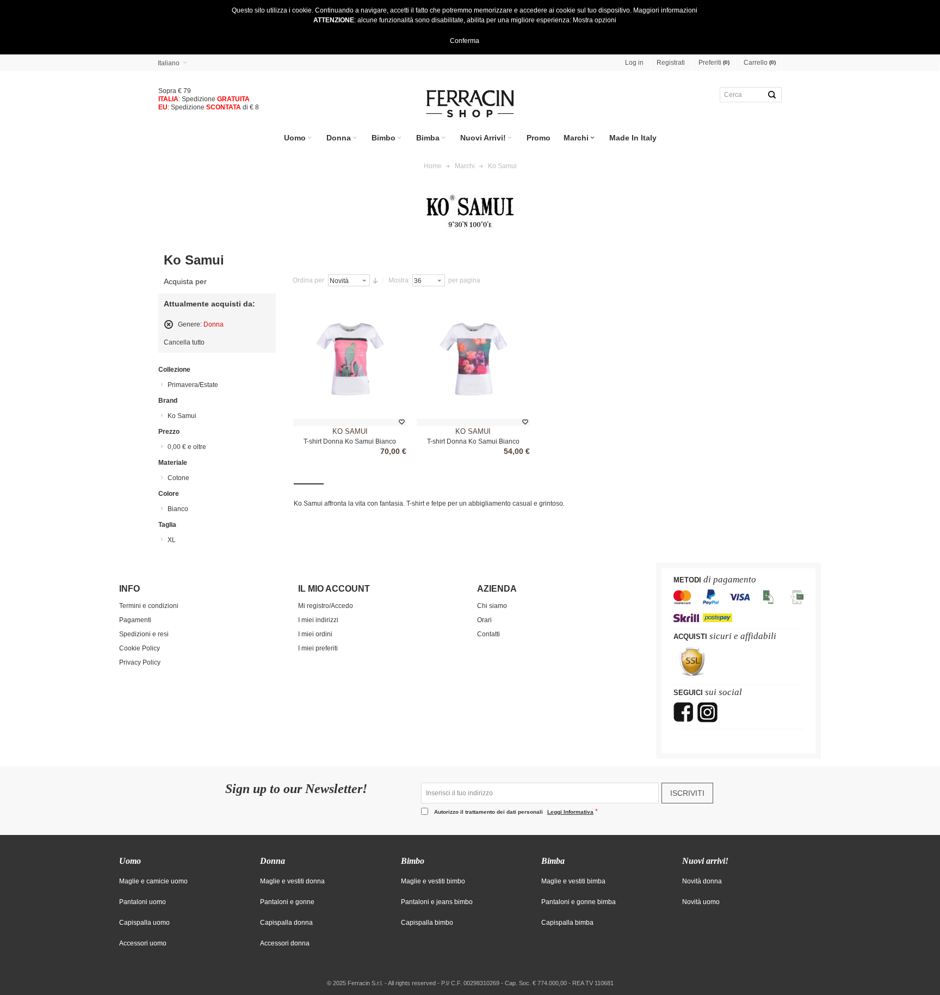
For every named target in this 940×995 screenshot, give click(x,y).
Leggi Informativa (570, 812)
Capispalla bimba (567, 922)
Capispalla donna (286, 922)
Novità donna (702, 881)
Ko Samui (350, 431)
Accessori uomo (142, 943)
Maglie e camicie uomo (153, 881)
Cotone (178, 478)
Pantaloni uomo (142, 902)
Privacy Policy (139, 662)
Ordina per (308, 280)
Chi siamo (492, 606)
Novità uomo (701, 902)
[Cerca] (772, 95)
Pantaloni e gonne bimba (578, 902)
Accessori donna (285, 943)
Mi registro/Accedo (325, 606)
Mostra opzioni (594, 20)
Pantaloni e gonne (287, 902)
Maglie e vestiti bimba (573, 881)
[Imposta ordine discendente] (375, 280)
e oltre (187, 447)
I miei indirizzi (318, 620)
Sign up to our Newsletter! (296, 789)
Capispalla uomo (144, 922)
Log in (634, 62)
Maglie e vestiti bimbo (433, 881)
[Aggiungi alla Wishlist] (401, 422)
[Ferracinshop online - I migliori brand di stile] (469, 103)
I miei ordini (315, 634)
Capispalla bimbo (427, 922)
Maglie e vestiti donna (292, 881)
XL (172, 540)
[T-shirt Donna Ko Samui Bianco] (350, 359)
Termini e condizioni (148, 606)
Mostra (398, 280)
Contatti (488, 634)
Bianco (178, 509)
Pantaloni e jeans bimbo (437, 902)
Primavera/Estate (193, 385)
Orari (484, 620)
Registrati (671, 62)
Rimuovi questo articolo (169, 324)
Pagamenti (135, 620)
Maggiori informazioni (665, 10)
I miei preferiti (318, 648)
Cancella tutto (184, 342)
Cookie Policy (139, 648)
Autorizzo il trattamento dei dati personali (513, 812)
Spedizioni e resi (144, 634)
